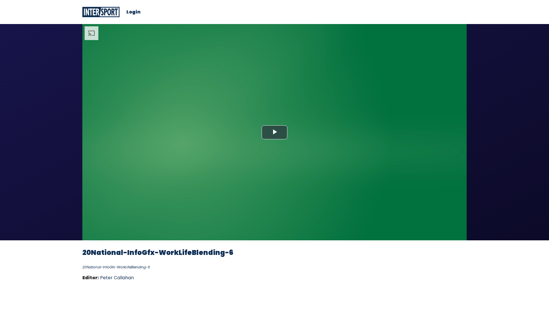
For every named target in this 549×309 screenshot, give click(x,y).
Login (133, 12)
